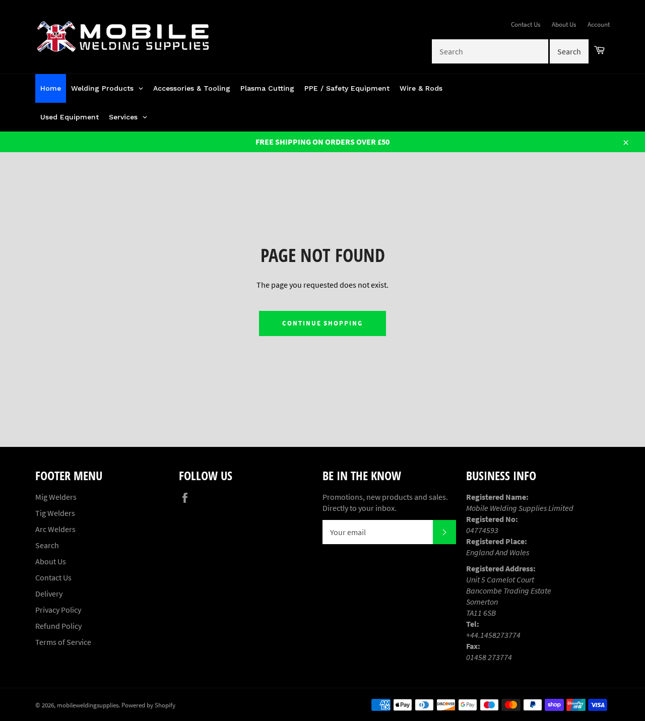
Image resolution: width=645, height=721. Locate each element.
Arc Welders (55, 529)
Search (47, 545)
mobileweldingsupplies (87, 705)
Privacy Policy (58, 610)
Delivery (48, 593)
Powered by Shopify (148, 705)
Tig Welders (55, 513)
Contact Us (525, 24)
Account (599, 24)
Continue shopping (322, 323)
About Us (564, 24)
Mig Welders (56, 497)
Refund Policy (58, 626)
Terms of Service (63, 642)
